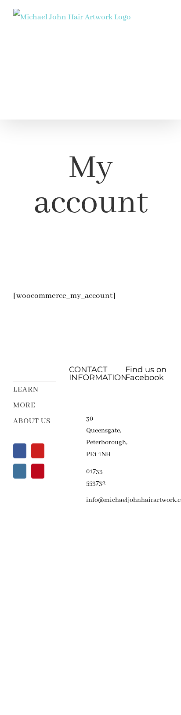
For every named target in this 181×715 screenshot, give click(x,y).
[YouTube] (37, 450)
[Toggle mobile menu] (164, 18)
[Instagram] (19, 471)
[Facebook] (19, 450)
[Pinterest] (37, 471)
